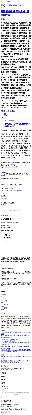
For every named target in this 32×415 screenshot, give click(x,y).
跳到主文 (3, 19)
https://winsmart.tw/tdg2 (9, 167)
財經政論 (12, 111)
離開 (9, 412)
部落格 (5, 115)
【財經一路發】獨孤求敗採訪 (9, 339)
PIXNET (7, 392)
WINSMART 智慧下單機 (16, 190)
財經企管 (12, 188)
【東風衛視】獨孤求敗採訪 (8, 341)
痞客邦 (11, 184)
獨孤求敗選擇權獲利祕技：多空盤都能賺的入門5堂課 (15, 360)
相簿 (5, 114)
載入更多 (3, 195)
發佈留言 (3, 204)
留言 (14, 184)
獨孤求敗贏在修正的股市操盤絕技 (10, 362)
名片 (5, 117)
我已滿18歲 (3, 412)
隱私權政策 (26, 392)
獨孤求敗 (3, 175)
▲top (2, 192)
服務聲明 (16, 394)
